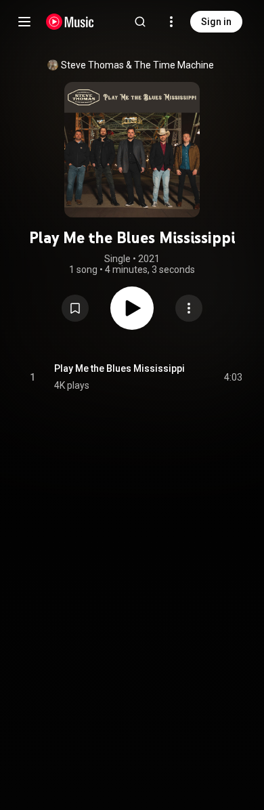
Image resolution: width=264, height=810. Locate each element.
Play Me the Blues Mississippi (119, 368)
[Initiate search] (140, 22)
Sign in (216, 21)
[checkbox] (233, 377)
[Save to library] (75, 308)
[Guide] (24, 22)
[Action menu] (188, 308)
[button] (75, 308)
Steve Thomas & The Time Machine (137, 65)
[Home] (70, 22)
